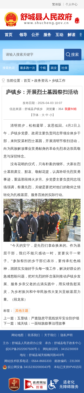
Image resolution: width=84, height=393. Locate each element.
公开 (35, 35)
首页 (8, 35)
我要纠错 (71, 109)
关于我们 (50, 335)
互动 (59, 35)
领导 (23, 35)
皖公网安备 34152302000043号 (29, 367)
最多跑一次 (27, 68)
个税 (43, 68)
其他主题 (21, 310)
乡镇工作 (58, 80)
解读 (71, 35)
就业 (54, 68)
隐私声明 (67, 335)
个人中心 (71, 4)
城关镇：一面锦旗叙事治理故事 (41, 323)
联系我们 (34, 335)
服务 (47, 35)
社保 (64, 68)
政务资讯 (41, 80)
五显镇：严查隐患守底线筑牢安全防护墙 (48, 318)
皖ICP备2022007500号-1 (23, 349)
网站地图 (17, 335)
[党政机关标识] (14, 384)
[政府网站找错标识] (35, 384)
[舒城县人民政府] (42, 19)
